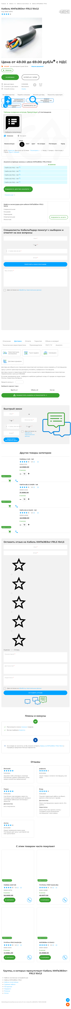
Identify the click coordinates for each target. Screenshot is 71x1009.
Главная (3, 3)
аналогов (11, 150)
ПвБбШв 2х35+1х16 (10, 885)
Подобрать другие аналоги (17, 189)
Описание (7, 341)
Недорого (7, 989)
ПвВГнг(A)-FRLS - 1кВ (11, 167)
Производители (36, 345)
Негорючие (8, 986)
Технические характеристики (14, 345)
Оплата (28, 341)
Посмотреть (34, 150)
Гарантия (38, 341)
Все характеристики (8, 94)
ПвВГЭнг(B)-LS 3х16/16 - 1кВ (29, 484)
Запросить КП (30, 105)
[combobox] (35, 243)
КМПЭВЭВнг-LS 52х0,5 (46, 942)
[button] (5, 251)
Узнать (24, 89)
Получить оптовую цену (11, 439)
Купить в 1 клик (30, 77)
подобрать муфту (58, 217)
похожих (24, 727)
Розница (7, 991)
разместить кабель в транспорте (30, 395)
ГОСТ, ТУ (49, 345)
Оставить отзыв (35, 693)
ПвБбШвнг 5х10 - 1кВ (27, 459)
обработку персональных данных (30, 290)
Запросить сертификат (18, 100)
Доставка (18, 341)
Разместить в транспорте (55, 94)
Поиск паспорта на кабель (46, 100)
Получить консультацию (35, 264)
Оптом (6, 993)
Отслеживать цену (14, 105)
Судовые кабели (9, 984)
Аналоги (59, 345)
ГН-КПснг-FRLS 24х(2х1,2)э (12, 942)
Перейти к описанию (24, 94)
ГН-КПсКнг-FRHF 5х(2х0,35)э (48, 885)
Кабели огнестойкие (11, 982)
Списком (10, 136)
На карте (23, 136)
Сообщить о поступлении (12, 132)
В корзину (10, 77)
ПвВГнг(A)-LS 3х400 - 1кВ (28, 510)
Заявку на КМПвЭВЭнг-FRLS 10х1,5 (51, 746)
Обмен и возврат (52, 341)
